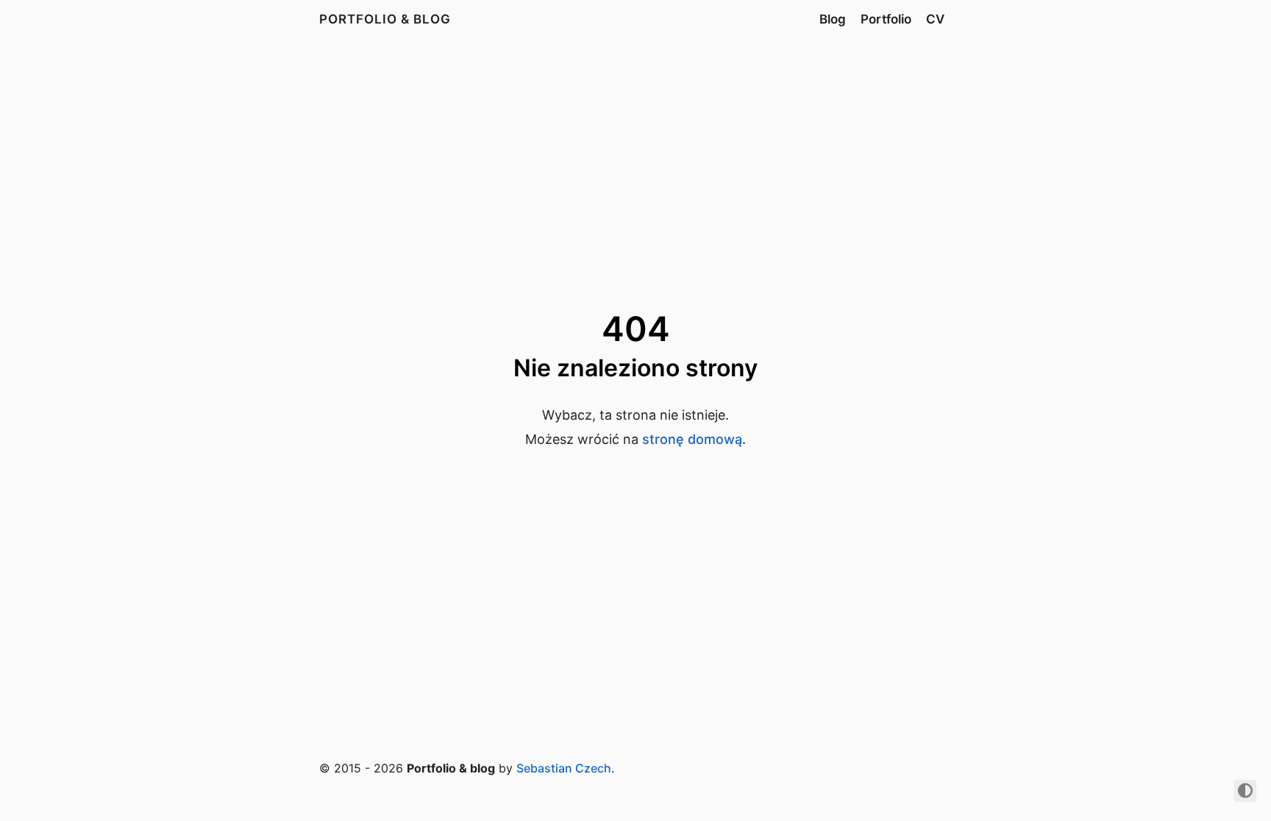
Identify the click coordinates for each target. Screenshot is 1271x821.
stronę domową (692, 439)
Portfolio (886, 19)
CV (935, 19)
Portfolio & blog (385, 19)
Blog (832, 19)
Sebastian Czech (563, 768)
